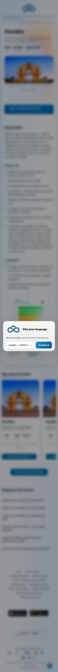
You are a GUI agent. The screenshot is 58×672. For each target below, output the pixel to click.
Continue (44, 344)
